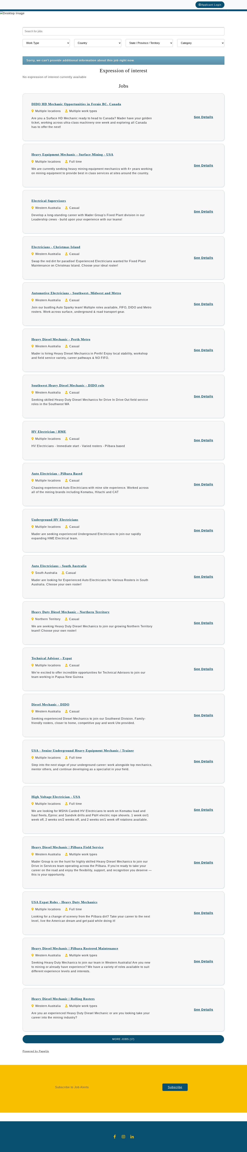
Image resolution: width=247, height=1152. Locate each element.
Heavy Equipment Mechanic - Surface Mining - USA (72, 154)
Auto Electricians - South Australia (59, 566)
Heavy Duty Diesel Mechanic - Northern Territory (70, 612)
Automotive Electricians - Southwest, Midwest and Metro (76, 293)
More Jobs (122, 1039)
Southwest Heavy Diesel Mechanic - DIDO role (67, 385)
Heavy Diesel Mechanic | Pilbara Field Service (67, 847)
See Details (203, 117)
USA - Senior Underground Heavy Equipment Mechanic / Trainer (82, 750)
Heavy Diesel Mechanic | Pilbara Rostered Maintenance (74, 948)
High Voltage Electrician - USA (55, 797)
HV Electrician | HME (48, 431)
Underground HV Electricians (54, 519)
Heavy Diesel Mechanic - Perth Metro (60, 339)
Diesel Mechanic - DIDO (50, 704)
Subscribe (175, 1087)
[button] (18, 13)
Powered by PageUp (36, 1051)
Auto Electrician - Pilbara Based (56, 473)
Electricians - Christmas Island (55, 247)
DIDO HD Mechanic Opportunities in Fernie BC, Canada (76, 104)
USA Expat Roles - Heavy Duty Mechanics (64, 902)
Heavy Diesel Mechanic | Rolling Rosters (63, 999)
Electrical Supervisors (48, 201)
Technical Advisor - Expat (51, 658)
